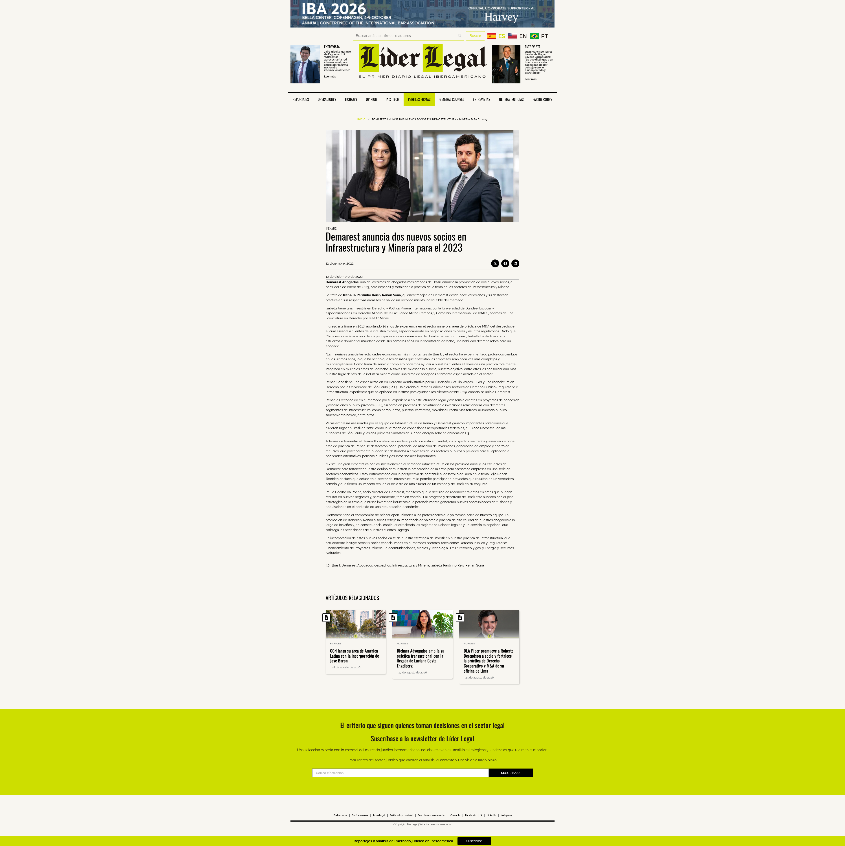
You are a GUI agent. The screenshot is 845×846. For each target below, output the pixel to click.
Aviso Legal (379, 815)
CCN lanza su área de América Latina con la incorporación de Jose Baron (354, 655)
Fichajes (351, 99)
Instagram (506, 815)
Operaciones (327, 99)
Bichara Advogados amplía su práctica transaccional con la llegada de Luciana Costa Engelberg (420, 658)
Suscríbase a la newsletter (432, 815)
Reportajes (301, 99)
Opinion (371, 99)
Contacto (455, 815)
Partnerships (542, 99)
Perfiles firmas (419, 99)
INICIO (361, 119)
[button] (495, 263)
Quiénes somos (360, 815)
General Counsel (451, 99)
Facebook (470, 815)
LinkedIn (491, 815)
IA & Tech (392, 99)
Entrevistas (481, 99)
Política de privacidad (401, 815)
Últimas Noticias (511, 99)
